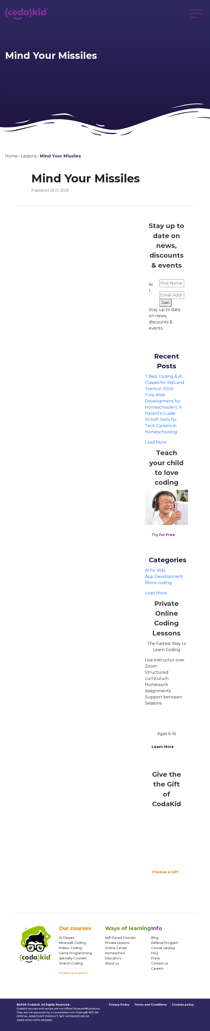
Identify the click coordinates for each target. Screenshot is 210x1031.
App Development (164, 576)
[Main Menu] (196, 14)
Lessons (29, 156)
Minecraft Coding (72, 943)
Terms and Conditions (150, 1004)
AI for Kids (155, 570)
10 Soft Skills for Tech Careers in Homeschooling (161, 425)
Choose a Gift (165, 872)
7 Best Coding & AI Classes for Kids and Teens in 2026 (164, 382)
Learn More (163, 746)
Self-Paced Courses (120, 938)
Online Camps (116, 948)
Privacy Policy (119, 1004)
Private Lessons (117, 943)
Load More (156, 442)
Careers (157, 968)
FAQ (154, 953)
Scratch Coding (71, 963)
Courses (79, 958)
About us (112, 963)
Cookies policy (183, 1004)
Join (165, 302)
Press (155, 958)
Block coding (158, 582)
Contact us (159, 963)
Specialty (66, 958)
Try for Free (163, 534)
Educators (113, 958)
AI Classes (66, 938)
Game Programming (75, 953)
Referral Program (164, 943)
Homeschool (115, 953)
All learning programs (73, 972)
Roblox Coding (70, 948)
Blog (155, 938)
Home (11, 156)
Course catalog (163, 948)
